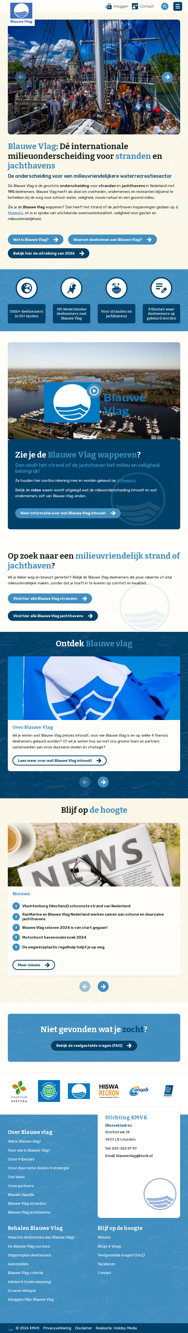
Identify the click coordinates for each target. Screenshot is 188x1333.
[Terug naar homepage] (21, 13)
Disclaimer (83, 1328)
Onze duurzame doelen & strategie (38, 1168)
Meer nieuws (29, 965)
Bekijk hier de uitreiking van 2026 (44, 253)
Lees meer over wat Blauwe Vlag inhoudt (55, 760)
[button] (167, 77)
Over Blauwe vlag (30, 1132)
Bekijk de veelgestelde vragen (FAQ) (89, 1045)
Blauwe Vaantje (21, 1194)
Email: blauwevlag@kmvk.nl (129, 1156)
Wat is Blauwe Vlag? (31, 239)
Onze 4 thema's (21, 1159)
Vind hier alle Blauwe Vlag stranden (45, 598)
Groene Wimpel (22, 1290)
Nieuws (21, 894)
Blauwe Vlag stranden (27, 1203)
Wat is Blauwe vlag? (24, 1141)
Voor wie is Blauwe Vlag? (29, 1150)
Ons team (16, 1177)
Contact (104, 1273)
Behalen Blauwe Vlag (35, 1228)
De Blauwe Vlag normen (29, 1246)
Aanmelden (18, 1264)
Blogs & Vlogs (109, 1246)
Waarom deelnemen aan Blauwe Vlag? (107, 239)
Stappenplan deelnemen (29, 1255)
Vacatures (106, 1264)
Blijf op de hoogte (120, 1228)
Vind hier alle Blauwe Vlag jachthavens (48, 616)
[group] (19, 1091)
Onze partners (21, 1186)
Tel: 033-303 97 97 (121, 1148)
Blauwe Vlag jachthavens (29, 1212)
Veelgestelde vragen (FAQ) (121, 1255)
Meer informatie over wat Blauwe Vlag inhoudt (63, 513)
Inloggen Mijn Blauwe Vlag (31, 1299)
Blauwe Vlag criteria (25, 1273)
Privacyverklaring (57, 1328)
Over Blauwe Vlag (32, 727)
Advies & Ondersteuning (29, 1282)
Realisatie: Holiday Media (116, 1328)
